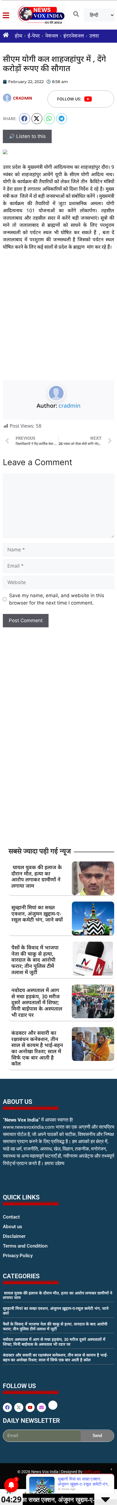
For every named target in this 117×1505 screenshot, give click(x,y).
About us (12, 1226)
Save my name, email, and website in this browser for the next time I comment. (56, 599)
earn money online (9, 1371)
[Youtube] (88, 99)
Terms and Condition (25, 1246)
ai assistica (7, 1448)
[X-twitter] (18, 1407)
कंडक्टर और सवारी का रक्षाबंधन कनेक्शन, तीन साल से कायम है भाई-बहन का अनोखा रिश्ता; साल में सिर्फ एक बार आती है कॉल (37, 1048)
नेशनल (51, 36)
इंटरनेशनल (73, 36)
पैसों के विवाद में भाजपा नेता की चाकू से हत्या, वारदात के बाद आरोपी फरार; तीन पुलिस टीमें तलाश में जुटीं (34, 959)
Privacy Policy (18, 1255)
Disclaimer (14, 1236)
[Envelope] (41, 1407)
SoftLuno (91, 1471)
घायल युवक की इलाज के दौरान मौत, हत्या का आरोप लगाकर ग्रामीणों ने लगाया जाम (36, 876)
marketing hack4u (14, 1181)
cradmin (69, 405)
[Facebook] (7, 1407)
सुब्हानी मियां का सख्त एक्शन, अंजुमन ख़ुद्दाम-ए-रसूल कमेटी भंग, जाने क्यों (37, 913)
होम (18, 36)
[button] (24, 118)
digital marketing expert (11, 1261)
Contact (11, 1217)
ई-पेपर (34, 36)
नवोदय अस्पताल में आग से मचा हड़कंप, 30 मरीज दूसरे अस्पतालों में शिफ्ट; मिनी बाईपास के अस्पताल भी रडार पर (36, 1002)
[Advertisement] (58, 319)
